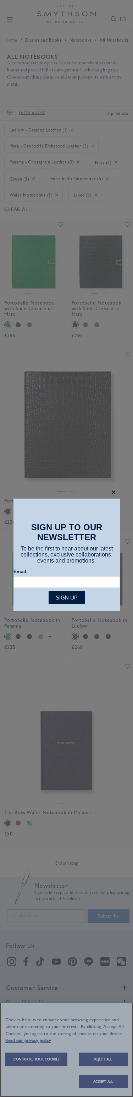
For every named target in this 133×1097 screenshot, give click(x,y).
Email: (20, 571)
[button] (113, 492)
